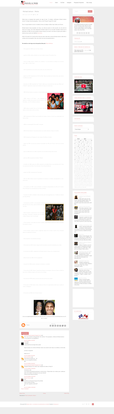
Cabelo (90, 175)
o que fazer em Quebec (81, 159)
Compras (78, 143)
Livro (81, 185)
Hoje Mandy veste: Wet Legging (85, 251)
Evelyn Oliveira (27, 378)
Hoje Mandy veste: (84, 158)
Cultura (89, 152)
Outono (90, 158)
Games (79, 177)
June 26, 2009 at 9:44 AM (29, 363)
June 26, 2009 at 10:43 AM (29, 387)
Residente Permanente (79, 171)
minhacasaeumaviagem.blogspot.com (32, 335)
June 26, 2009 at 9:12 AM (29, 355)
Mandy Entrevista (83, 168)
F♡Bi (25, 341)
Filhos (87, 162)
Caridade (81, 184)
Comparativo (84, 152)
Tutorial (90, 150)
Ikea (86, 177)
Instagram (69, 2)
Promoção (85, 185)
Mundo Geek (82, 181)
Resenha (76, 161)
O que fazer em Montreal (85, 156)
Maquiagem (76, 178)
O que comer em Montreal (81, 164)
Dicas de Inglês (77, 149)
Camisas (76, 184)
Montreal (90, 142)
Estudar (81, 169)
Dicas (86, 165)
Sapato (90, 185)
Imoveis (90, 177)
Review (82, 147)
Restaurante (85, 153)
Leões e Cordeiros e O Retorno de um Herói (85, 243)
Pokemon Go (81, 174)
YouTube (62, 2)
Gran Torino (81, 234)
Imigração (76, 142)
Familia (79, 162)
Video (75, 139)
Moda (91, 162)
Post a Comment (24, 388)
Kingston (90, 169)
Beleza (86, 175)
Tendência (76, 175)
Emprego (86, 146)
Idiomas (76, 150)
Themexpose (55, 404)
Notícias (82, 145)
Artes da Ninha (27, 357)
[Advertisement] (83, 63)
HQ (91, 184)
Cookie (75, 177)
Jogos (75, 185)
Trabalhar (81, 150)
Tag (75, 187)
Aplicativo (82, 182)
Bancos (86, 180)
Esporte (90, 180)
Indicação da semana (86, 166)
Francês (76, 174)
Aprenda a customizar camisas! (85, 268)
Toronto (78, 140)
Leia (39, 33)
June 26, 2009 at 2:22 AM (29, 340)
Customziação (86, 184)
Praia (83, 180)
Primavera (78, 152)
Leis (79, 185)
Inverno (77, 147)
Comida (85, 142)
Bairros (90, 153)
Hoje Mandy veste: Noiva (84, 260)
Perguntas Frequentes (79, 2)
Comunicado (78, 172)
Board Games (88, 182)
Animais (87, 161)
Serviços (86, 171)
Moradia (85, 178)
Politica (86, 174)
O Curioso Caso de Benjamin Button (85, 197)
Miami (81, 178)
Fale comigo (89, 2)
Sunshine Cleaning (82, 278)
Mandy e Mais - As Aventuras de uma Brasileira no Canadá (38, 404)
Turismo (89, 140)
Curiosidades (89, 139)
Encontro (90, 172)
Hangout (86, 169)
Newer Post (22, 393)
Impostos (77, 181)
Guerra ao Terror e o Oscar (84, 206)
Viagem (90, 146)
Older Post (66, 393)
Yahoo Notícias (49, 43)
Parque (79, 153)
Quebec (80, 146)
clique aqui (86, 50)
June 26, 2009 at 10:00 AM (29, 368)
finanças (77, 182)
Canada (82, 139)
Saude (90, 174)
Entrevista (76, 158)
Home (51, 2)
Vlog (81, 142)
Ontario (89, 149)
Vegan (83, 140)
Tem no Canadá (82, 161)
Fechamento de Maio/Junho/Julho (85, 216)
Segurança (81, 165)
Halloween (89, 159)
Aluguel (90, 171)
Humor (83, 177)
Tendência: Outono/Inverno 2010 (85, 225)
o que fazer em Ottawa (81, 187)
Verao (84, 149)
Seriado (84, 162)
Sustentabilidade (89, 181)
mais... (41, 33)
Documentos (84, 172)
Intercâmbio (76, 168)
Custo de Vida (88, 147)
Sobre (56, 2)
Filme (86, 150)
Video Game (81, 175)
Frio (75, 153)
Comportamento (79, 155)
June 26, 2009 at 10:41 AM (29, 376)
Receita (84, 143)
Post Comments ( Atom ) (30, 395)
